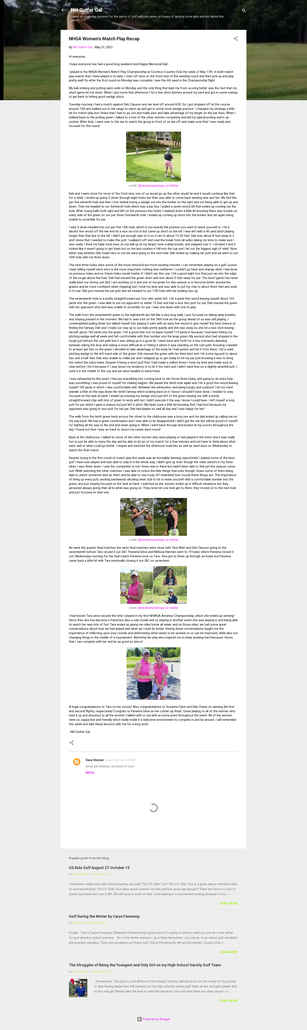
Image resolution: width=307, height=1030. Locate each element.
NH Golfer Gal (86, 10)
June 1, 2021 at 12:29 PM (120, 760)
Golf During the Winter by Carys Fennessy (104, 916)
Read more (229, 903)
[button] (235, 39)
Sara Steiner (95, 760)
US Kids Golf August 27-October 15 (99, 867)
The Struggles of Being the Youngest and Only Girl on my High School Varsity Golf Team (145, 965)
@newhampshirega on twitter (158, 186)
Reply (90, 772)
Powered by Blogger (156, 1019)
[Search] (243, 11)
